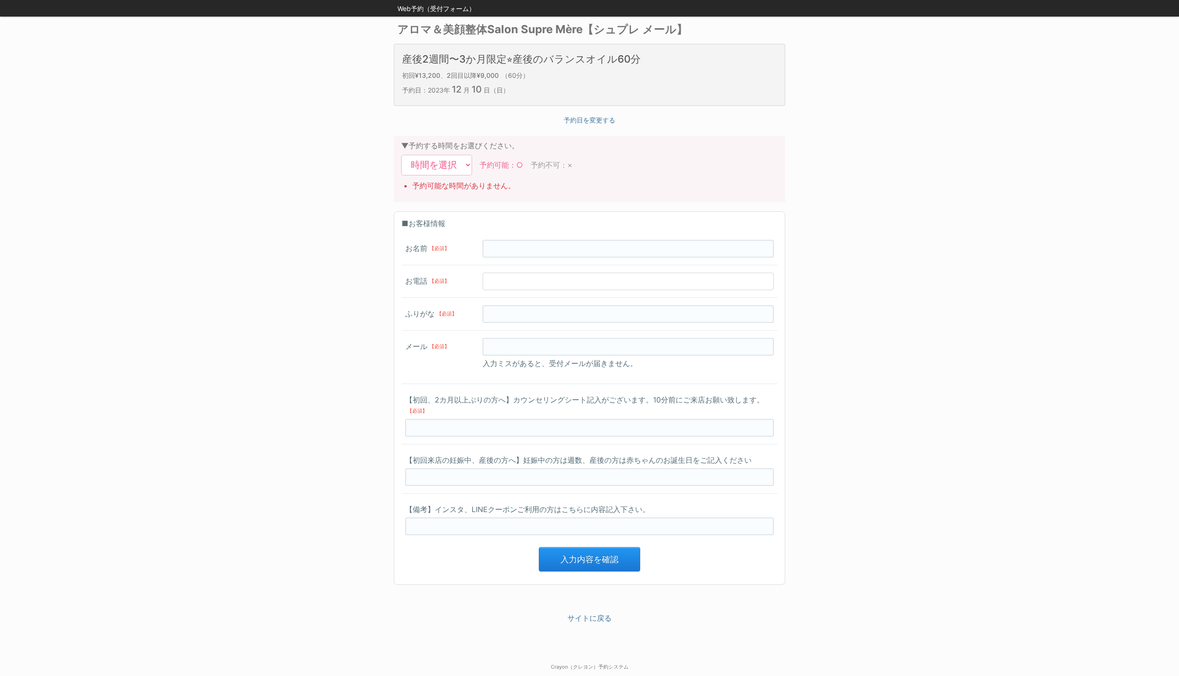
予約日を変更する (589, 120)
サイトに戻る (589, 618)
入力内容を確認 (589, 559)
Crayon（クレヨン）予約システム (590, 667)
